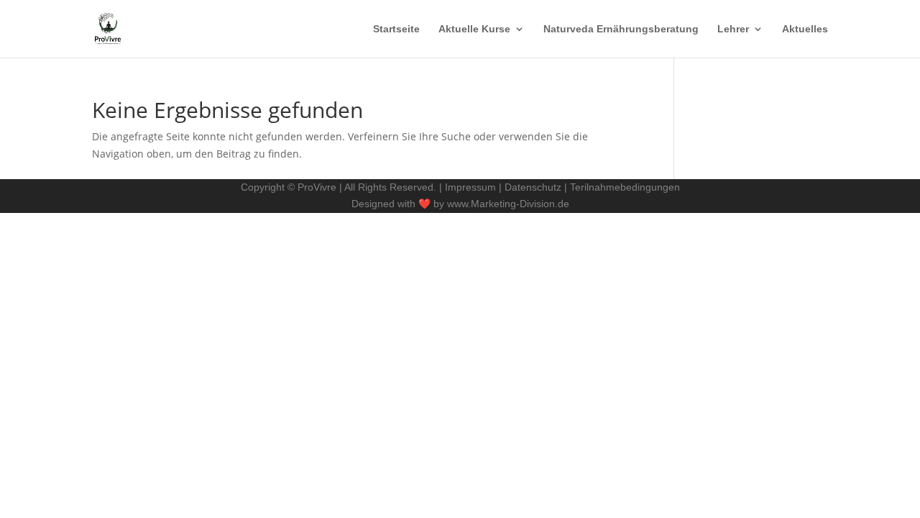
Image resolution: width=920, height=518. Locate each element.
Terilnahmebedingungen (625, 187)
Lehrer (733, 29)
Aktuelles (805, 29)
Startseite (396, 29)
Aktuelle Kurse (474, 29)
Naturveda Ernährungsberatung (621, 29)
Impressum (470, 187)
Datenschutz (534, 187)
